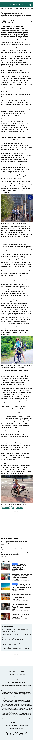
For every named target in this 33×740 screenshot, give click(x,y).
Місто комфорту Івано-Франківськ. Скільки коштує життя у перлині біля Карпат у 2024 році (21, 586)
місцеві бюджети (5, 507)
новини (3, 8)
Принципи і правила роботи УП (16, 682)
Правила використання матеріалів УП (16, 681)
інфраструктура (19, 507)
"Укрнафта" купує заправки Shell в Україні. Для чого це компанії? (21, 615)
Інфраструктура (24, 8)
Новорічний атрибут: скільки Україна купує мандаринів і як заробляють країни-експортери (21, 596)
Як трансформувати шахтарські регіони (15, 648)
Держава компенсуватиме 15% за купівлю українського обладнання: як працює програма (22, 576)
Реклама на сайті (12, 677)
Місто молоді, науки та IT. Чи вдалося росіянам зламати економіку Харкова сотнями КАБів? (21, 606)
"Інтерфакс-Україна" (12, 692)
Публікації (9, 8)
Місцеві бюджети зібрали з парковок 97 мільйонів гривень (14, 542)
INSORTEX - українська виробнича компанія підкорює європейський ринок (19, 566)
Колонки (16, 8)
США (13, 507)
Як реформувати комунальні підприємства (15, 548)
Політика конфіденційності (16, 679)
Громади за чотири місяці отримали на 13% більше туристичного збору (15, 554)
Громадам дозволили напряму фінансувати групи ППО (12, 644)
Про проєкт (21, 677)
